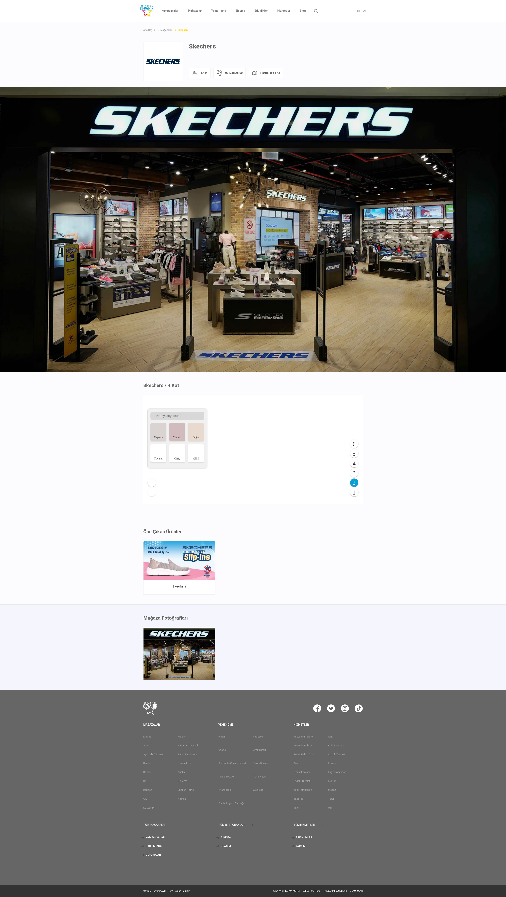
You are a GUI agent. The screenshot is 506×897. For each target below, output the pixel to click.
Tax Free (298, 798)
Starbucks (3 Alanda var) (232, 763)
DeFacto (182, 780)
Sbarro (222, 749)
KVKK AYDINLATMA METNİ (286, 891)
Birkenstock (184, 763)
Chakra (182, 772)
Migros (147, 736)
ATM (330, 736)
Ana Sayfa (149, 30)
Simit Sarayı (259, 749)
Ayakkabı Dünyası (153, 754)
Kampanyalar (169, 10)
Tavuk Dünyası (261, 763)
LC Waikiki (149, 807)
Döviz (297, 763)
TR (358, 10)
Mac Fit (182, 736)
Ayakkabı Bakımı (303, 745)
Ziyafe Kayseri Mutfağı (231, 803)
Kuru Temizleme (303, 789)
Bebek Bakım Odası (304, 754)
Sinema (240, 10)
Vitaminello (224, 789)
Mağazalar (195, 10)
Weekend (258, 789)
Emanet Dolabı (302, 772)
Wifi (330, 807)
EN (364, 10)
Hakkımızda (153, 846)
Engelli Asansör (337, 772)
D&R (145, 780)
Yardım (300, 846)
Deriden (147, 789)
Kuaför (332, 780)
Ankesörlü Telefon (304, 736)
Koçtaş (182, 798)
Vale (296, 807)
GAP (145, 798)
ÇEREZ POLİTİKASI (312, 891)
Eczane (332, 763)
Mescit (332, 789)
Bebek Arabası (336, 745)
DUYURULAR (153, 854)
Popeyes (258, 736)
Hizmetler (283, 10)
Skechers (183, 30)
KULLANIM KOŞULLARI (335, 891)
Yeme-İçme (218, 10)
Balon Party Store (187, 754)
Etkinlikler (261, 10)
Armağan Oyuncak (188, 745)
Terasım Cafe (226, 776)
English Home (186, 789)
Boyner (147, 772)
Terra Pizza (259, 776)
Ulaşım (225, 846)
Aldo (146, 745)
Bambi (147, 763)
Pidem (222, 736)
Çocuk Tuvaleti (336, 754)
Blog (303, 10)
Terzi (331, 798)
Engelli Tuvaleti (302, 780)
